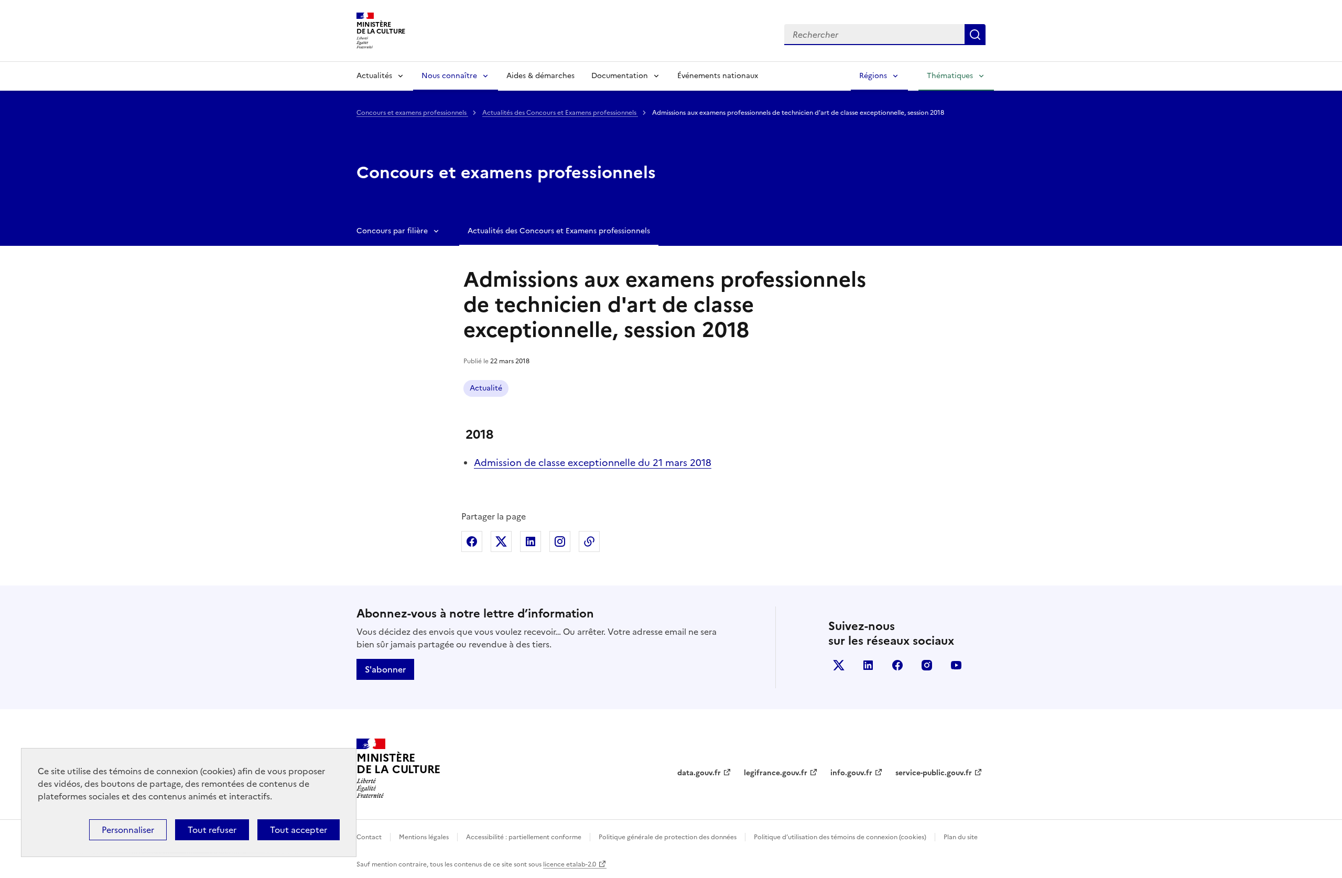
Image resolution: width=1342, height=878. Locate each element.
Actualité (486, 388)
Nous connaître (449, 75)
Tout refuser (212, 829)
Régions (873, 75)
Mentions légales (424, 837)
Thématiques (950, 75)
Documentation (619, 75)
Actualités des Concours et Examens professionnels (560, 112)
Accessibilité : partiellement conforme (523, 837)
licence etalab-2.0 (569, 864)
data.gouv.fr (699, 772)
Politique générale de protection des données (668, 837)
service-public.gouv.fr (933, 772)
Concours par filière (392, 230)
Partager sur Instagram (559, 541)
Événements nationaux (717, 75)
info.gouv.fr (851, 772)
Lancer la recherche (975, 34)
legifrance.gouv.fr (775, 772)
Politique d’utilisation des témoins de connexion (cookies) (840, 837)
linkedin (868, 665)
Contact (369, 837)
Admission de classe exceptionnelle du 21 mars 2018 (592, 463)
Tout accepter (298, 829)
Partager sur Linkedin (530, 541)
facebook (897, 665)
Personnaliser (128, 829)
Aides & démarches (540, 75)
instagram (926, 665)
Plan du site (961, 837)
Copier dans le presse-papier (589, 541)
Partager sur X (501, 541)
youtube (956, 665)
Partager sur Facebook (471, 541)
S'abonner (385, 669)
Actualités (374, 75)
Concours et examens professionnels (412, 112)
